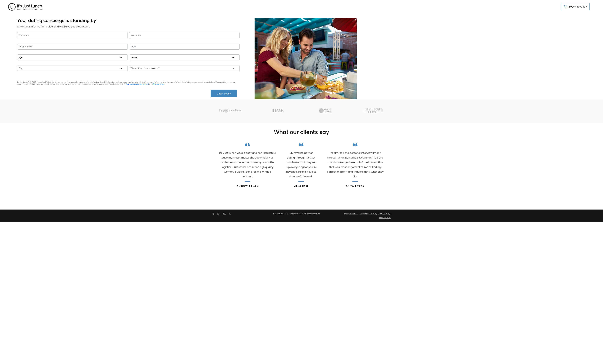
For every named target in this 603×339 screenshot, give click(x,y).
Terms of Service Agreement (137, 84)
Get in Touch (224, 93)
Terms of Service (351, 214)
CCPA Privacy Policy (368, 214)
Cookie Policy (384, 214)
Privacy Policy (158, 84)
